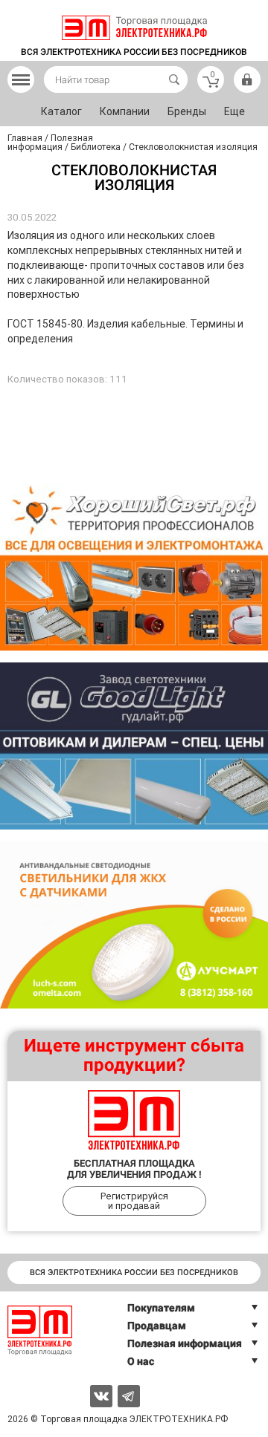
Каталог (61, 111)
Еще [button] (234, 111)
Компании (125, 111)
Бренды (187, 111)
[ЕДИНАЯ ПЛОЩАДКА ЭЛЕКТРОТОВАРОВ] (134, 28)
